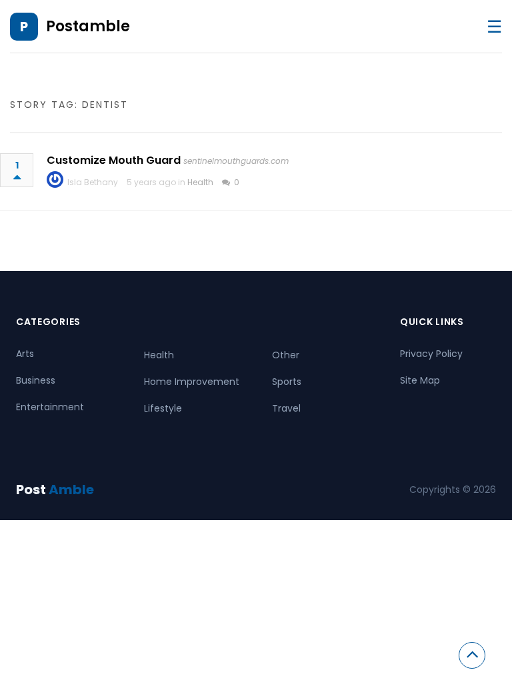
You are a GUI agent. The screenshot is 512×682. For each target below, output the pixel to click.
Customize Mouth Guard (114, 160)
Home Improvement (191, 381)
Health (200, 182)
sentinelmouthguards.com (236, 161)
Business (35, 380)
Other (285, 355)
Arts (25, 353)
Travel (286, 408)
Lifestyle (163, 408)
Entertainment (50, 407)
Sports (286, 381)
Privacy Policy (431, 353)
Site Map (420, 380)
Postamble (88, 26)
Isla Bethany (92, 182)
